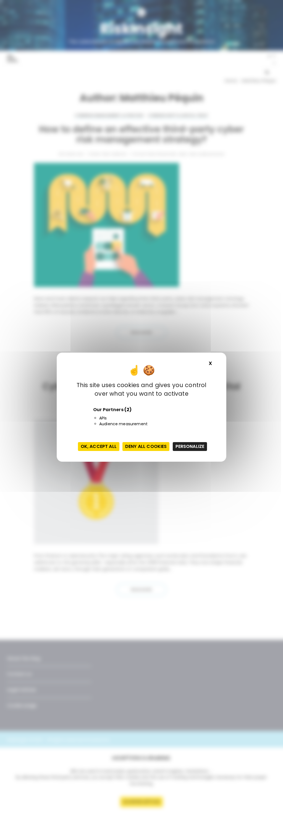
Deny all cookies (146, 446)
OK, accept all (99, 446)
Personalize (190, 446)
